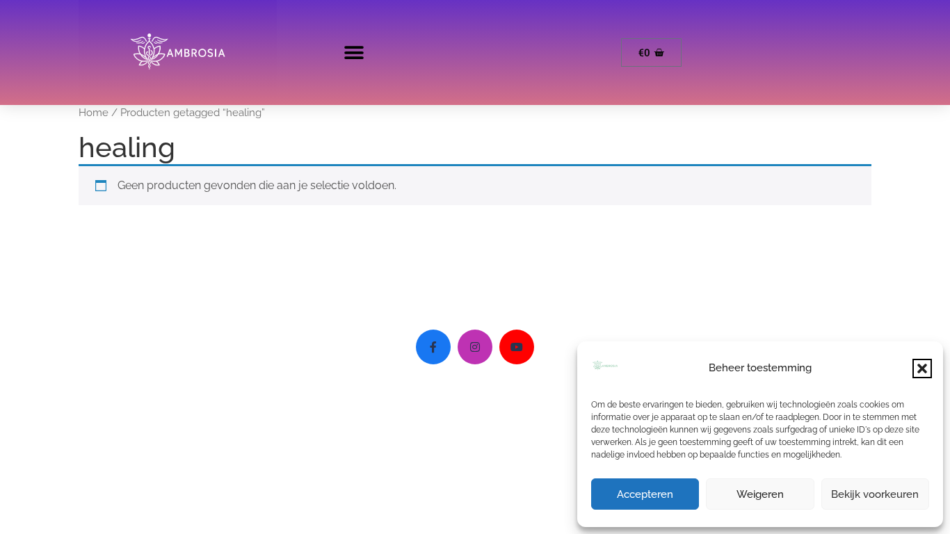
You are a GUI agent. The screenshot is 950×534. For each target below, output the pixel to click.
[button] (922, 368)
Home (93, 112)
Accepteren (645, 494)
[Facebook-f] (433, 347)
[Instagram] (475, 347)
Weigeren (760, 494)
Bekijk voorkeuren (875, 494)
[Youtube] (516, 347)
